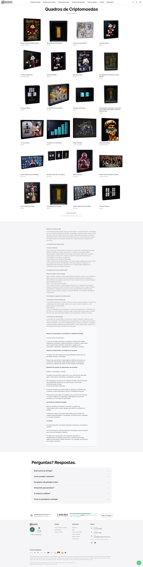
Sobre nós (74, 525)
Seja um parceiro (76, 532)
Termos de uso (75, 536)
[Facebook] (95, 540)
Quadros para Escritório (49, 2)
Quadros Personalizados (78, 2)
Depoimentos (110, 2)
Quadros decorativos (67, 341)
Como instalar (58, 527)
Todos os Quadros (92, 2)
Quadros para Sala (35, 2)
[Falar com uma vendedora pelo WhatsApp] (139, 563)
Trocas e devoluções (77, 529)
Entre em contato (59, 529)
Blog (73, 527)
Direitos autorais (76, 534)
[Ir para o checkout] (140, 2)
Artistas (102, 2)
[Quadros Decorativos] (6, 2)
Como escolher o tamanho (61, 525)
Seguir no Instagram (107, 513)
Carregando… (71, 213)
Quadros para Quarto (63, 2)
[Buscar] (133, 2)
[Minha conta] (136, 2)
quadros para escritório (54, 373)
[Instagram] (91, 540)
